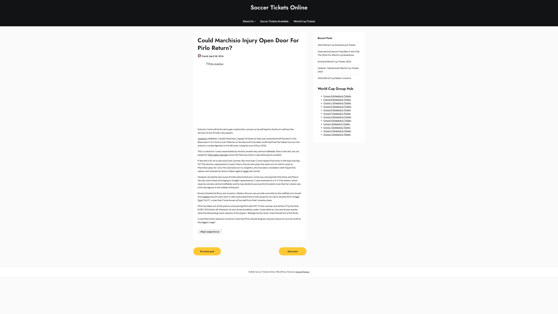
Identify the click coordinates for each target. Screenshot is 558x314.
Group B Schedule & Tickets (337, 99)
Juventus (202, 138)
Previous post (207, 251)
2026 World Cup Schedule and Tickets (337, 44)
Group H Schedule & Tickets (337, 120)
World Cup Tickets (304, 21)
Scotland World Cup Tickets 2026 (334, 61)
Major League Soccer (210, 231)
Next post (293, 251)
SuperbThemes (302, 272)
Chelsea (205, 196)
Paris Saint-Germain (218, 154)
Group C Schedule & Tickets (337, 103)
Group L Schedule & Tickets (337, 134)
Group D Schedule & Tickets (337, 106)
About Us (248, 21)
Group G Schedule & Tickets (337, 117)
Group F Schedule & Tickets (337, 113)
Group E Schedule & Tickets (337, 110)
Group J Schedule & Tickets (336, 127)
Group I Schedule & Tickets (336, 124)
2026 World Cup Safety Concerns (334, 78)
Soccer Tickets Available (274, 21)
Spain (246, 171)
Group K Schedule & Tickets (337, 131)
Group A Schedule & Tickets (337, 96)
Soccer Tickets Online (279, 7)
